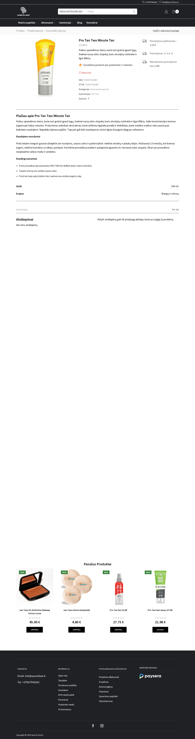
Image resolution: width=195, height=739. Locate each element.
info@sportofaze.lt (35, 676)
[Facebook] (88, 98)
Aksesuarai (47, 22)
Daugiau (160, 630)
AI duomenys (64, 709)
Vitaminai (103, 692)
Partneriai (63, 700)
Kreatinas (103, 682)
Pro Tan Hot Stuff (118, 610)
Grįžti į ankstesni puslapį (166, 30)
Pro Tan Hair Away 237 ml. (160, 610)
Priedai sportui (35, 30)
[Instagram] (101, 725)
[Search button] (134, 11)
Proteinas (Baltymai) (109, 677)
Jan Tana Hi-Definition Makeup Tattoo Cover (34, 612)
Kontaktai (92, 22)
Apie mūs (63, 676)
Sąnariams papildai (108, 696)
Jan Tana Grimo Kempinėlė (76, 610)
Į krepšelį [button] (34, 630)
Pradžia (20, 30)
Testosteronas (106, 701)
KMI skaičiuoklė (66, 695)
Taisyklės (62, 680)
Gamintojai (65, 22)
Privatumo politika (67, 685)
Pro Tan (95, 93)
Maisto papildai (26, 22)
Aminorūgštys (106, 687)
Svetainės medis (66, 705)
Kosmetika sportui (56, 30)
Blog (79, 22)
